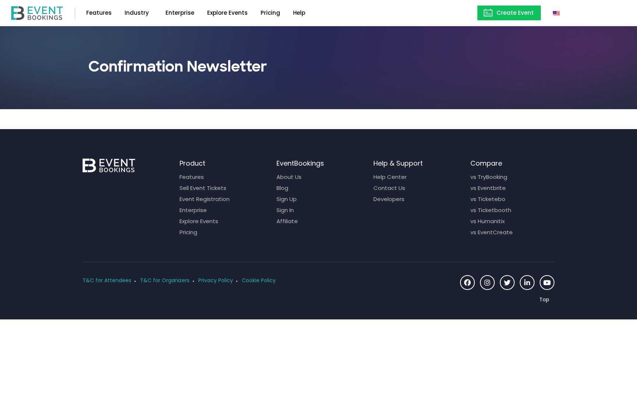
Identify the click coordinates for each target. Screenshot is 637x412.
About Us (289, 177)
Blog (282, 188)
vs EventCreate (491, 232)
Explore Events (227, 13)
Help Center (390, 177)
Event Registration (205, 199)
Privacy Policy (215, 280)
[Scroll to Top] (546, 299)
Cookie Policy (259, 280)
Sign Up (286, 199)
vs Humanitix (487, 221)
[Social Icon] (467, 282)
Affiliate (287, 221)
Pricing (270, 13)
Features (99, 13)
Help (299, 13)
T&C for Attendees (107, 280)
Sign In (285, 210)
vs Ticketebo (487, 199)
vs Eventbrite (488, 188)
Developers (388, 199)
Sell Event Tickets (203, 188)
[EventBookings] (37, 12)
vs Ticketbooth (490, 210)
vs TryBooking (488, 177)
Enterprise (180, 13)
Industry (137, 13)
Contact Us (389, 188)
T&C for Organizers (164, 280)
